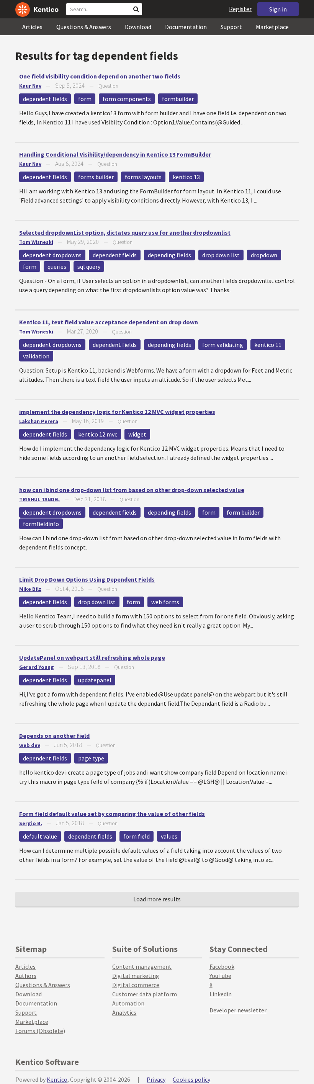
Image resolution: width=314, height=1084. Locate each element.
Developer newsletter (238, 1010)
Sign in (278, 9)
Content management (142, 966)
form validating (222, 344)
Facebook (221, 966)
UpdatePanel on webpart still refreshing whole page (92, 657)
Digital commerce (135, 985)
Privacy (156, 1079)
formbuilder (178, 99)
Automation (128, 1003)
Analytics (124, 1012)
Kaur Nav (30, 85)
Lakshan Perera (38, 421)
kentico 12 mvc (97, 434)
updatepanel (94, 680)
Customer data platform (144, 994)
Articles (32, 27)
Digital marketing (135, 975)
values (169, 836)
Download (138, 27)
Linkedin (220, 994)
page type (91, 758)
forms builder (96, 177)
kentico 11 (267, 344)
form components (127, 99)
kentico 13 (186, 177)
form (85, 99)
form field (136, 836)
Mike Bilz (30, 588)
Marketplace (272, 27)
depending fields (169, 255)
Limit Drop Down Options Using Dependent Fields (87, 579)
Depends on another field (54, 735)
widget (137, 434)
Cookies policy (191, 1079)
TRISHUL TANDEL (39, 499)
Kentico (57, 1079)
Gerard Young (36, 667)
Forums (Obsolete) (40, 1031)
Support (231, 27)
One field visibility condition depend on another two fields (99, 76)
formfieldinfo (41, 524)
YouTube (220, 975)
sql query (88, 266)
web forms (165, 602)
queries (56, 266)
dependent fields (45, 99)
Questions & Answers (83, 27)
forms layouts (143, 177)
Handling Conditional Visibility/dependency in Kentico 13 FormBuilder (115, 154)
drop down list (221, 255)
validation (36, 356)
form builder (243, 512)
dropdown (264, 255)
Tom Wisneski (36, 242)
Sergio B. (30, 823)
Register (240, 9)
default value (40, 836)
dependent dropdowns (52, 255)
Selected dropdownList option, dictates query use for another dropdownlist (125, 232)
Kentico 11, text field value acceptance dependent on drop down (108, 322)
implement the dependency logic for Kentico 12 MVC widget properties (117, 411)
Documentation (186, 27)
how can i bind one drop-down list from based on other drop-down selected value (131, 490)
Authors (25, 975)
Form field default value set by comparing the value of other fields (112, 813)
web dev (29, 745)
